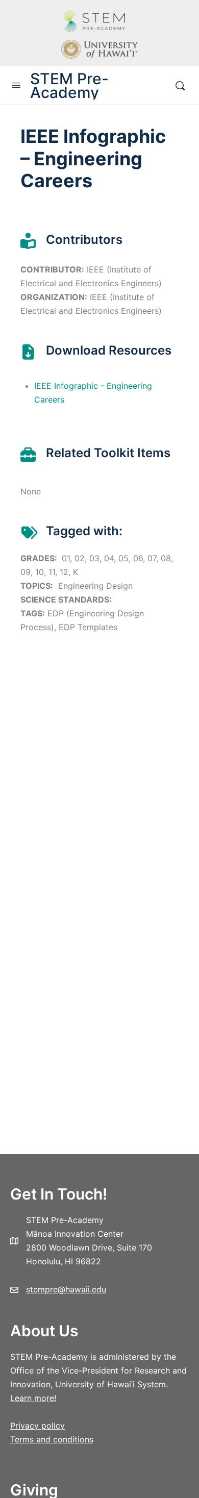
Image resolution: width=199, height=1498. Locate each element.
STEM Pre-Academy (69, 85)
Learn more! (33, 1398)
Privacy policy (37, 1425)
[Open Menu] (16, 85)
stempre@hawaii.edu (66, 1289)
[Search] (180, 85)
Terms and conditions (51, 1439)
